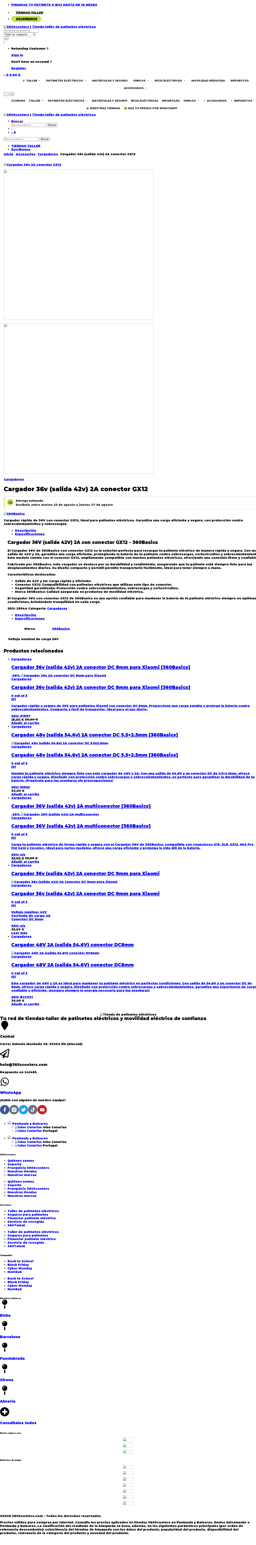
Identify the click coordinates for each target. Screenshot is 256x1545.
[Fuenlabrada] (4, 1347)
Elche (5, 1315)
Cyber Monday (19, 1268)
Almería (7, 1401)
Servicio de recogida (25, 1222)
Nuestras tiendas (22, 1171)
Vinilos (139, 80)
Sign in (17, 55)
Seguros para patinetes (27, 1214)
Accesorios (134, 88)
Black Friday (18, 1265)
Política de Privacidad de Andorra (182, 1513)
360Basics (61, 629)
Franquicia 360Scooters (28, 1168)
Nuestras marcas (22, 1175)
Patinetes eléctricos (64, 80)
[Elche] (4, 1304)
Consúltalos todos (18, 1423)
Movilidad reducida (208, 80)
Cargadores (14, 479)
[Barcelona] (4, 1325)
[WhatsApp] (4, 1081)
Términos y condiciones (43, 1513)
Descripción (25, 530)
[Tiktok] (32, 1109)
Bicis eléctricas (168, 80)
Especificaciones (30, 534)
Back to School (20, 1261)
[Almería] (4, 1390)
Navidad (14, 1272)
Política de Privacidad (131, 1513)
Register (18, 68)
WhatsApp (10, 1092)
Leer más (19, 933)
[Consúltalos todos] (4, 1411)
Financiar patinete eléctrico (31, 1218)
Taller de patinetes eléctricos (33, 1211)
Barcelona (10, 1337)
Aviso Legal (10, 1513)
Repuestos (240, 80)
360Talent (16, 1225)
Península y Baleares (29, 1123)
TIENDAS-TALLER (29, 12)
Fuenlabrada (12, 1358)
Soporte (14, 1164)
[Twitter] (23, 1109)
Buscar (17, 121)
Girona (6, 1380)
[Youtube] (42, 1109)
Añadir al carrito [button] (25, 723)
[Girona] (4, 1368)
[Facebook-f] (4, 1109)
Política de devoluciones (88, 1513)
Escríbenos (26, 19)
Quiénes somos (20, 1160)
